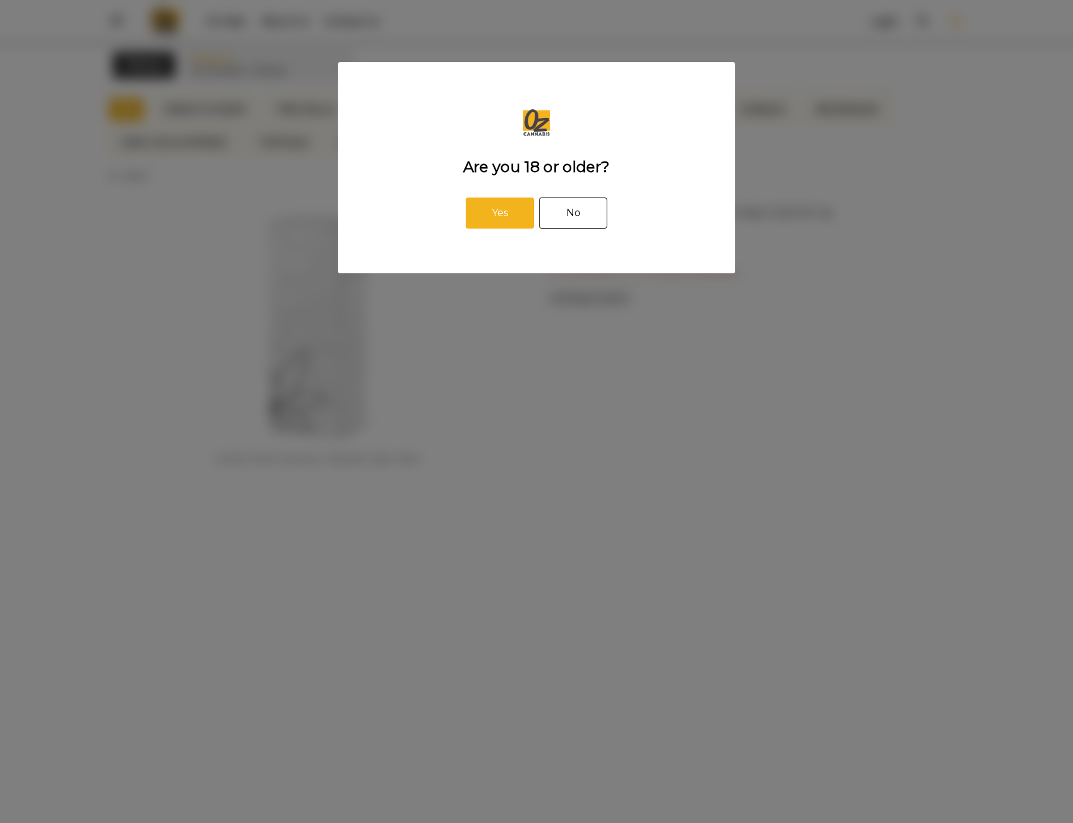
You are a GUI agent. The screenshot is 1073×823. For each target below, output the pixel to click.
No (573, 213)
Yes (500, 213)
